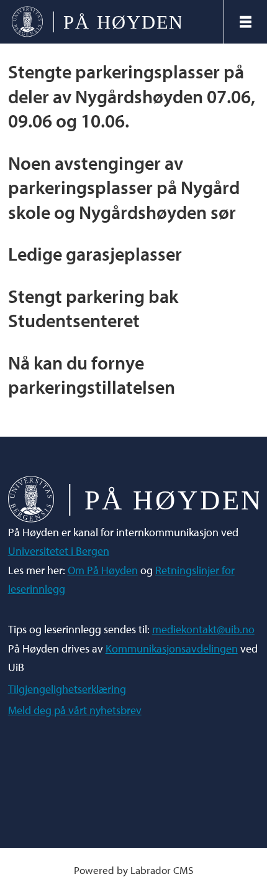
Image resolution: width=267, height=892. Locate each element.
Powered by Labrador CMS (133, 869)
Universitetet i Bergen (58, 551)
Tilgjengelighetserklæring (67, 689)
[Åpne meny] (245, 22)
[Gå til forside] (112, 22)
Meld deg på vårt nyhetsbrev (75, 710)
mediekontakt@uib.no (203, 629)
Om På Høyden (103, 570)
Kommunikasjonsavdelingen (172, 648)
